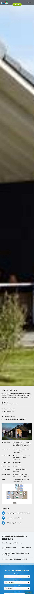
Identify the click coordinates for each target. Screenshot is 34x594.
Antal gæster (17, 592)
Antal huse (17, 574)
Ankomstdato (17, 580)
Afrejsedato (17, 586)
